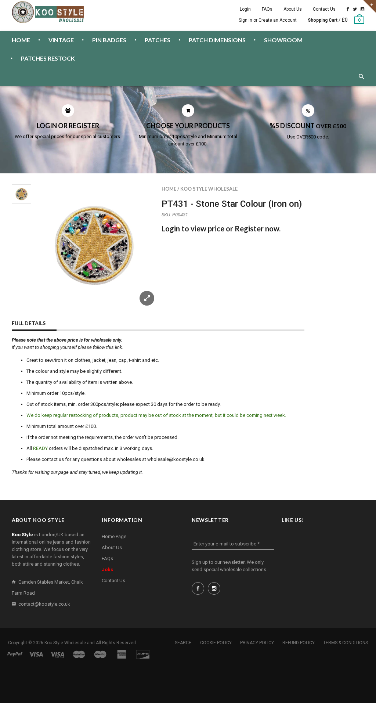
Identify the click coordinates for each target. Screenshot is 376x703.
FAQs (267, 9)
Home (169, 189)
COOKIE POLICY (216, 642)
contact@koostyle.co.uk (44, 604)
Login (245, 9)
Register (249, 228)
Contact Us (324, 9)
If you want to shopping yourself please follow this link (67, 347)
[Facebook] (348, 9)
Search (183, 642)
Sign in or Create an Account (268, 20)
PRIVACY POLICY (257, 642)
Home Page (114, 536)
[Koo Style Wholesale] (48, 12)
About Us (292, 9)
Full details (29, 323)
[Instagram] (362, 9)
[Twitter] (355, 9)
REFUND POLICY (298, 642)
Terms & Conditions (345, 642)
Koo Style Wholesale (209, 189)
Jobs (107, 569)
